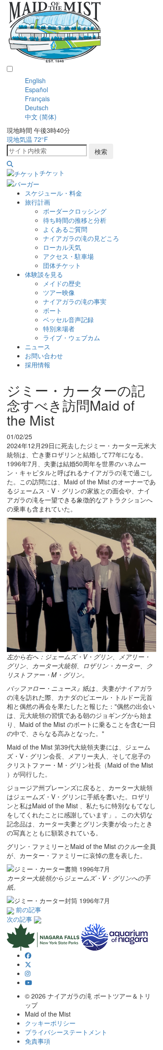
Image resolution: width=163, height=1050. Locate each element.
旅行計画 (37, 201)
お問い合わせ (44, 355)
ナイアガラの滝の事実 (74, 301)
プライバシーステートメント (66, 1031)
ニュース (37, 346)
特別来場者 (59, 328)
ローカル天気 (62, 247)
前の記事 (28, 909)
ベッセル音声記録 (68, 319)
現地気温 (27, 139)
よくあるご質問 (65, 229)
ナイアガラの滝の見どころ (81, 238)
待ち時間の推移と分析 (74, 220)
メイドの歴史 (62, 283)
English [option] (35, 80)
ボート (52, 310)
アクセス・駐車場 (68, 256)
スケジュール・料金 (53, 192)
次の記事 (19, 918)
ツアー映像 (59, 292)
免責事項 (37, 1040)
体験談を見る (44, 274)
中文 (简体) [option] (41, 116)
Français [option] (37, 98)
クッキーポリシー (50, 1022)
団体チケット (62, 265)
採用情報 (37, 364)
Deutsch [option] (36, 107)
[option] (90, 80)
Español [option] (36, 89)
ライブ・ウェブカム (71, 337)
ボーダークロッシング (74, 211)
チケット (52, 172)
